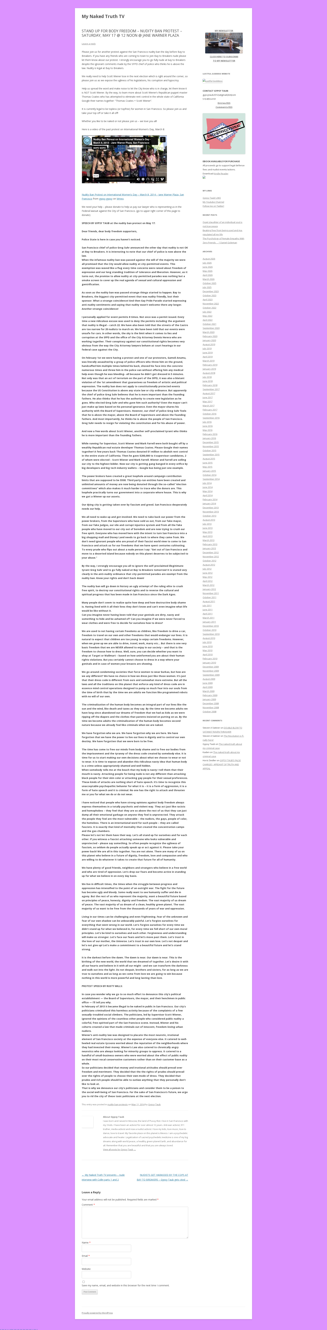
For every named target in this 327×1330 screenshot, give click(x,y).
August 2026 (209, 258)
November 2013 (211, 511)
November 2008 (211, 707)
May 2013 (207, 532)
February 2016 (210, 434)
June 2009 (208, 683)
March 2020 (208, 332)
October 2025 (209, 283)
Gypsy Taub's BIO (212, 197)
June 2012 (208, 572)
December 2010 (211, 625)
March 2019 (208, 360)
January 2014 (209, 503)
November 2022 (211, 303)
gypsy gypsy (105, 198)
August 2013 (209, 519)
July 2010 (207, 642)
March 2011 (208, 617)
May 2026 (207, 270)
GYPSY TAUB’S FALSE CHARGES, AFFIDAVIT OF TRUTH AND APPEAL (222, 764)
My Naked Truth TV (103, 16)
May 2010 (207, 650)
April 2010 (208, 654)
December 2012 (211, 552)
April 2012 (208, 581)
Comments (224, 107)
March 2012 (208, 585)
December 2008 (211, 703)
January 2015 (209, 470)
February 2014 (210, 499)
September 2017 (211, 389)
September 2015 (211, 454)
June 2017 (208, 397)
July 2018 (207, 377)
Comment (88, 1204)
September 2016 (211, 417)
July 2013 (207, 523)
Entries (224, 103)
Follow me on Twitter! (213, 206)
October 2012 (209, 560)
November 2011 (211, 593)
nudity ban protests (117, 1104)
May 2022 (207, 315)
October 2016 (209, 413)
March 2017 (208, 405)
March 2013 (208, 540)
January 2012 (209, 589)
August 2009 (209, 678)
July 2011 (207, 605)
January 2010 (209, 662)
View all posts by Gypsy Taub (119, 1149)
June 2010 (208, 646)
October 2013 (209, 515)
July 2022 (207, 311)
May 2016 (207, 430)
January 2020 (209, 340)
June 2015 (208, 462)
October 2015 (209, 450)
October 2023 (209, 295)
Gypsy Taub (154, 1104)
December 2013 (211, 507)
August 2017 (209, 393)
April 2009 (208, 687)
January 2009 (209, 699)
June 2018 (208, 381)
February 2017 (210, 409)
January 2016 (209, 438)
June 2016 (208, 426)
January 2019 (209, 368)
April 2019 (208, 356)
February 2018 (210, 385)
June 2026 (208, 266)
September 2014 (211, 479)
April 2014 (208, 495)
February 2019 (210, 364)
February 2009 (210, 695)
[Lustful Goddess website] (212, 80)
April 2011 (208, 613)
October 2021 (209, 324)
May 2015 (207, 466)
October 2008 (209, 711)
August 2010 (209, 638)
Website (86, 1269)
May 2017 (207, 401)
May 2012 (207, 576)
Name (86, 1242)
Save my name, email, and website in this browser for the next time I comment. (125, 1285)
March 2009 (208, 691)
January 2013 (209, 548)
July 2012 (207, 568)
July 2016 (207, 421)
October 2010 (209, 630)
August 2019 (209, 344)
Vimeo (120, 198)
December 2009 (211, 666)
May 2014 (207, 491)
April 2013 (208, 536)
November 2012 (211, 556)
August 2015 (209, 458)
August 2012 (209, 564)
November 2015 (211, 446)
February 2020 (210, 336)
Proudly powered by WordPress (97, 1312)
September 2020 (211, 328)
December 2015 (211, 442)
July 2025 (207, 287)
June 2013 (208, 528)
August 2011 (209, 601)
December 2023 (211, 291)
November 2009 (211, 670)
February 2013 (210, 544)
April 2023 (208, 299)
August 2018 (209, 372)
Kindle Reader (221, 173)
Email (86, 1255)
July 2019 (207, 348)
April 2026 (208, 275)
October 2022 (209, 307)
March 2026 (208, 279)
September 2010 (211, 634)
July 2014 (207, 483)
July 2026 (207, 262)
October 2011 (209, 597)
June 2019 (208, 352)
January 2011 (209, 621)
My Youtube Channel (213, 201)
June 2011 (208, 609)
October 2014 (209, 474)
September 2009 (211, 674)
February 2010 (210, 658)
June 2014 (208, 487)
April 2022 (208, 319)
